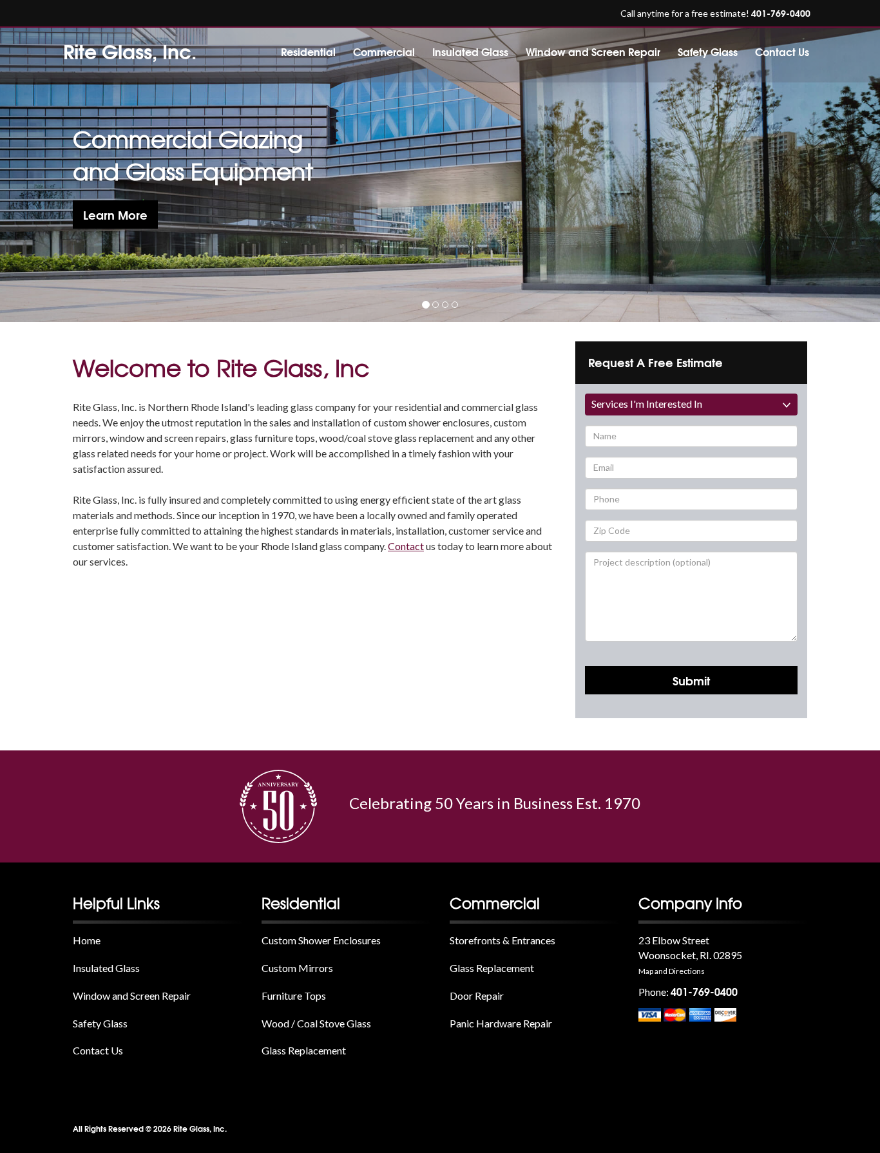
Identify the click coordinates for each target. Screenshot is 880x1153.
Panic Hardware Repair (501, 1023)
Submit (691, 680)
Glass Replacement (304, 1050)
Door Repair (477, 995)
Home (86, 940)
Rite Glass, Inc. (129, 50)
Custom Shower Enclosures (321, 940)
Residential (308, 51)
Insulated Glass (470, 51)
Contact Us (782, 51)
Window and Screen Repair (593, 51)
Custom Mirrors (297, 968)
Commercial (384, 51)
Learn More (115, 214)
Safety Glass (708, 51)
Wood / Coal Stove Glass (316, 1023)
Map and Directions (671, 971)
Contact (406, 546)
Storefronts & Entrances (502, 940)
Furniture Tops (294, 995)
